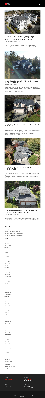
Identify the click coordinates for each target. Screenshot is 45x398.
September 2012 (8, 348)
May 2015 (6, 314)
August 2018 (7, 263)
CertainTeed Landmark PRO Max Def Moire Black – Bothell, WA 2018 (21, 82)
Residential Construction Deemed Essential (14, 229)
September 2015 (8, 308)
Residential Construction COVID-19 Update (14, 233)
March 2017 (7, 288)
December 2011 (8, 357)
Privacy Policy (8, 395)
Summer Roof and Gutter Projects (12, 228)
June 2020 (7, 240)
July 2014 (6, 325)
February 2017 (7, 290)
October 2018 (7, 261)
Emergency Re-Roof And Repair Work (13, 231)
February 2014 (7, 332)
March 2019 (7, 256)
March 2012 (7, 352)
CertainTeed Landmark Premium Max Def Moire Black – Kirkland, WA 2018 (21, 211)
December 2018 (8, 260)
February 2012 (7, 354)
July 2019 (6, 252)
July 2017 (6, 283)
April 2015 (6, 316)
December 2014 (8, 321)
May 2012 (6, 350)
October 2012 (7, 346)
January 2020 (7, 247)
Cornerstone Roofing (10, 41)
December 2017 (8, 276)
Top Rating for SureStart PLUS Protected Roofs (14, 235)
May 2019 (6, 254)
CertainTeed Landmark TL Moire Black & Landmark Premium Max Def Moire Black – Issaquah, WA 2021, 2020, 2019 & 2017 (21, 37)
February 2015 (7, 319)
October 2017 (7, 279)
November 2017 (8, 278)
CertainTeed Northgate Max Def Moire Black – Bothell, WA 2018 (22, 168)
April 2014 (7, 330)
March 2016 (7, 303)
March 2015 (7, 317)
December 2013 (8, 334)
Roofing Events (8, 369)
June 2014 (7, 327)
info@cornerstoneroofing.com (11, 379)
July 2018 (6, 265)
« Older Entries (8, 224)
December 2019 (8, 249)
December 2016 (8, 292)
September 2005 (8, 361)
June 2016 (7, 298)
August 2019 (7, 250)
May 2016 (6, 299)
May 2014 (6, 328)
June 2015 (7, 312)
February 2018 (7, 272)
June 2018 (7, 267)
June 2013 (7, 339)
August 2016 (7, 296)
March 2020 (7, 243)
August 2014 (7, 323)
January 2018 (7, 274)
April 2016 (7, 301)
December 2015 (8, 307)
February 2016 (7, 305)
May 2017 (6, 285)
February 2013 (7, 343)
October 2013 (7, 337)
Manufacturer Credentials (10, 366)
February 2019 (7, 258)
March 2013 (7, 341)
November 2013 (8, 336)
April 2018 (7, 269)
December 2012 (8, 345)
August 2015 (7, 310)
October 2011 (7, 359)
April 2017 (6, 287)
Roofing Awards (8, 368)
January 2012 (7, 356)
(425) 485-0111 (8, 0)
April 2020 (7, 241)
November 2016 (8, 294)
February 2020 (8, 245)
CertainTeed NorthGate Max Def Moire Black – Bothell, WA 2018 (22, 125)
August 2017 (7, 281)
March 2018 (7, 270)
